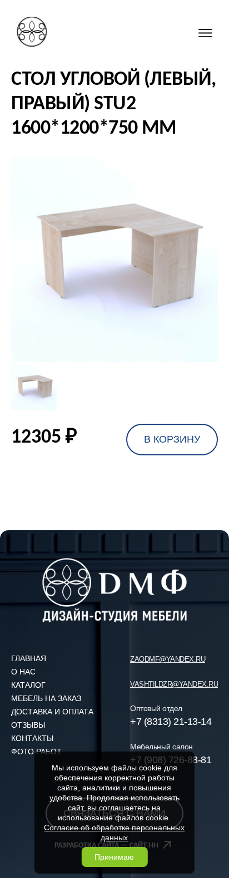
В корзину (172, 439)
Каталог (28, 685)
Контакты (32, 738)
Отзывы (28, 724)
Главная (28, 658)
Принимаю (114, 856)
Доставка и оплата (52, 711)
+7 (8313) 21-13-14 (170, 721)
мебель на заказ (46, 698)
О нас (23, 671)
